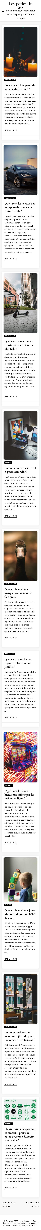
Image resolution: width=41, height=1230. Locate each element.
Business (9, 785)
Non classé (10, 653)
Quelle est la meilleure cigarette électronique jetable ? (18, 663)
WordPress (32, 1225)
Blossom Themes (10, 1225)
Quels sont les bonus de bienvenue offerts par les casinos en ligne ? (19, 794)
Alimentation (10, 584)
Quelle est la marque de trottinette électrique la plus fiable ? (18, 345)
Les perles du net (21, 5)
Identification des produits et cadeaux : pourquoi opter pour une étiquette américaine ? (20, 1134)
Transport (10, 198)
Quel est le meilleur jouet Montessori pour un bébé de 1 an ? (19, 914)
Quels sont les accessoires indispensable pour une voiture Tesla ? (19, 207)
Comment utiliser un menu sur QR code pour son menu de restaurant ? (19, 1036)
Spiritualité (10, 80)
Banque (8, 462)
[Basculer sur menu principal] (3, 11)
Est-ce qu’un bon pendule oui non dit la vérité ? (19, 87)
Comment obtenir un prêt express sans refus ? (20, 469)
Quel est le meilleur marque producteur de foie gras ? (18, 593)
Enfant (8, 905)
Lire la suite (10, 130)
